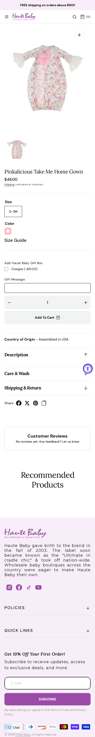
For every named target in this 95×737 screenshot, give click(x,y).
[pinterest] (35, 404)
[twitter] (27, 404)
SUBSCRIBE (47, 699)
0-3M (15, 213)
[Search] (74, 17)
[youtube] (38, 587)
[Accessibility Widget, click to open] (88, 368)
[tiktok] (29, 587)
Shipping (9, 184)
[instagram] (9, 587)
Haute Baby (22, 734)
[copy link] (44, 404)
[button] (6, 17)
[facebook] (18, 404)
